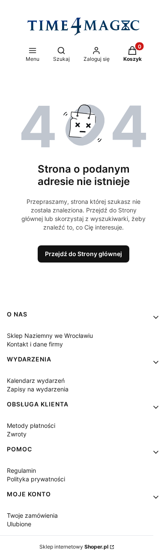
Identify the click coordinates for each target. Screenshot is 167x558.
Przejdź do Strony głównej (83, 253)
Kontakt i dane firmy (35, 344)
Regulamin (21, 470)
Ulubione (19, 524)
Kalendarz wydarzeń (36, 380)
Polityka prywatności (36, 479)
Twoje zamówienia (32, 515)
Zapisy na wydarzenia (38, 389)
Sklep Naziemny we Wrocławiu (50, 335)
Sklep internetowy (73, 546)
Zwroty (17, 434)
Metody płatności (31, 425)
